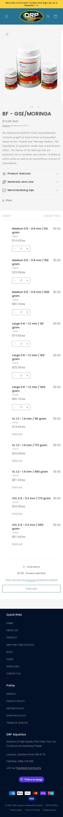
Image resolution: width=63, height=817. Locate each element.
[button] (6, 16)
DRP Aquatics (19, 805)
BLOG (9, 652)
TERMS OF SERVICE (17, 723)
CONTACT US (13, 673)
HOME (9, 623)
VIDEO (9, 659)
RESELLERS (12, 666)
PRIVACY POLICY (15, 701)
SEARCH (11, 694)
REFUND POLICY (15, 708)
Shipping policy (49, 810)
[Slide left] (24, 107)
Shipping (6, 125)
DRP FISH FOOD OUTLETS (20, 645)
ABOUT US (12, 630)
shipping (30, 580)
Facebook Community (28, 768)
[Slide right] (38, 107)
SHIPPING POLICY (16, 715)
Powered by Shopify (34, 805)
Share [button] (9, 200)
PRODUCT (11, 637)
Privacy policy (16, 810)
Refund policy (52, 805)
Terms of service (32, 810)
